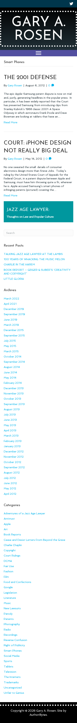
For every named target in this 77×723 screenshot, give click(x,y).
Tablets (8, 666)
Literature (10, 597)
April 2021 (10, 303)
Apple (7, 524)
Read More (10, 122)
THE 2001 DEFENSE (30, 78)
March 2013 (11, 435)
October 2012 (12, 462)
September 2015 (14, 335)
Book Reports (12, 534)
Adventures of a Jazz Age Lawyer (24, 513)
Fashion (8, 571)
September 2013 (14, 404)
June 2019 (10, 319)
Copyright (10, 550)
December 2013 (14, 388)
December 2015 (14, 330)
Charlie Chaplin (13, 545)
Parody (8, 613)
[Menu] (38, 53)
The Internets (12, 676)
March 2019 (11, 324)
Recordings (10, 634)
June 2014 (10, 372)
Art (6, 529)
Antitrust (9, 518)
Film (6, 576)
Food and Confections (17, 582)
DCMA (8, 560)
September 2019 (14, 314)
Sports (8, 661)
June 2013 (10, 419)
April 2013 (10, 430)
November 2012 (14, 456)
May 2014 (10, 377)
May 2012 (10, 488)
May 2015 (10, 345)
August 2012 (12, 472)
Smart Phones (13, 650)
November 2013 (14, 393)
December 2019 (14, 309)
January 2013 (12, 446)
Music (7, 603)
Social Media (11, 655)
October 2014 (12, 356)
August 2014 (12, 367)
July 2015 (10, 340)
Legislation (10, 592)
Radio (7, 629)
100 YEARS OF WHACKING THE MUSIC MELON (34, 259)
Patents (9, 618)
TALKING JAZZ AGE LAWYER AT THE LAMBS (33, 253)
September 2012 (14, 467)
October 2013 (12, 398)
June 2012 (10, 483)
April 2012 (10, 493)
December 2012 (14, 451)
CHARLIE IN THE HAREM (19, 264)
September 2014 (14, 361)
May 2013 (10, 425)
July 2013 (10, 414)
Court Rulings (12, 555)
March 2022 (11, 298)
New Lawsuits (12, 608)
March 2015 (11, 351)
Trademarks (11, 682)
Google (8, 587)
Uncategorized (13, 687)
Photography (12, 624)
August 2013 (12, 409)
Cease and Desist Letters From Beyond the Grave (34, 539)
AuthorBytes (38, 714)
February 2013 (12, 441)
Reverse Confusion (15, 640)
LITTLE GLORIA (14, 278)
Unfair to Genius (14, 692)
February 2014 (13, 382)
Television (10, 671)
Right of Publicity (14, 645)
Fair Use (9, 566)
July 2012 (10, 477)
